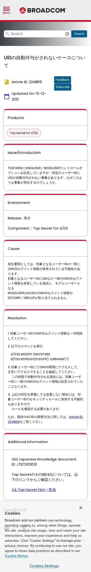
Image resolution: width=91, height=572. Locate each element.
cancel (67, 33)
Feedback (62, 80)
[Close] (80, 507)
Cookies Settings (44, 566)
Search (79, 34)
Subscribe (63, 87)
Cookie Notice (16, 556)
